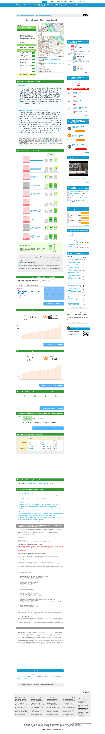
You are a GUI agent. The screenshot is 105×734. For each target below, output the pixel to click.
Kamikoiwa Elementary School (74, 259)
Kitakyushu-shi (81, 713)
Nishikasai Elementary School (76, 191)
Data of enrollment (42, 674)
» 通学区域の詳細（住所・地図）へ (54, 303)
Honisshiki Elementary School (74, 286)
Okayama (20, 708)
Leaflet (46, 55)
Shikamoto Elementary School (74, 285)
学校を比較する (40, 5)
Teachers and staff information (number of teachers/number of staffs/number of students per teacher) (39, 504)
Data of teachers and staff (24, 676)
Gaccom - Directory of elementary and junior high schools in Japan (24, 9)
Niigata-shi (86, 705)
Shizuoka (27, 704)
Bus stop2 (31, 448)
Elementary (56, 63)
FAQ (52, 1)
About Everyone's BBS (48, 725)
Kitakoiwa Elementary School (74, 260)
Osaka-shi (84, 709)
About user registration (38, 725)
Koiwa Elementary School (73, 265)
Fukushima (24, 699)
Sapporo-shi (80, 699)
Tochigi (19, 700)
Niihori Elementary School (73, 304)
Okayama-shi (80, 712)
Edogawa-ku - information (43, 676)
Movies (51, 5)
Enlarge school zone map (59, 56)
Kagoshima (21, 714)
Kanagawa (22, 701)
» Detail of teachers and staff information (52, 385)
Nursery (46, 63)
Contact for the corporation (60, 725)
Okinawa (25, 714)
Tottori (26, 707)
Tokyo (37, 15)
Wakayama (22, 707)
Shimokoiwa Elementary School (74, 270)
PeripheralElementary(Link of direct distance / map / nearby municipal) (33, 521)
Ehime (16, 711)
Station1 (30, 440)
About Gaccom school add (40, 724)
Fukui (23, 703)
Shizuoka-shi (80, 706)
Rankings (60, 5)
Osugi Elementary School (73, 303)
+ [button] (40, 25)
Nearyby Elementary (23, 678)
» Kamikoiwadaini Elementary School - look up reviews (48, 427)
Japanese (86, 1)
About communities (27, 725)
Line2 (43, 442)
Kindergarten (51, 63)
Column (31, 724)
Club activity (21, 502)
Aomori (20, 697)
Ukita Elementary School (75, 193)
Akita (16, 699)
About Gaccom (65, 724)
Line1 (43, 440)
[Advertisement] (61, 10)
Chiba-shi (84, 701)
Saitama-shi (80, 701)
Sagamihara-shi (81, 705)
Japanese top (59, 726)
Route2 (48, 448)
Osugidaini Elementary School (74, 298)
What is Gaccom (62, 1)
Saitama (25, 700)
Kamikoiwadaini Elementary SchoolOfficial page (35, 483)
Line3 (43, 444)
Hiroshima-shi (86, 712)
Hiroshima (24, 708)
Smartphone (52, 726)
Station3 (30, 444)
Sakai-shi (80, 710)
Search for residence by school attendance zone (73, 726)
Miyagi (26, 697)
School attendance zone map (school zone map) (49, 59)
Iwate (23, 697)
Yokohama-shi (80, 702)
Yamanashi (17, 704)
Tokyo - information (57, 676)
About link (58, 724)
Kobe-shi (83, 710)
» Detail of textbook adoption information (52, 408)
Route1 (48, 446)
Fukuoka (22, 711)
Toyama (16, 703)
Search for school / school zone (27, 15)
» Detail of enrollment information (54, 344)
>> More (87, 152)
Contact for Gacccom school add (74, 725)
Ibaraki (16, 700)
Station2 (30, 442)
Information (26, 724)
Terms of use (24, 726)
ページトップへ (84, 693)
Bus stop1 (31, 446)
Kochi (19, 711)
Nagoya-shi (86, 708)
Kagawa (25, 710)
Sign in (79, 1)
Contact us (37, 726)
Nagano (21, 704)
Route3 (48, 450)
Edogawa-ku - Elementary (45, 15)
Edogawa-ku (83, 178)
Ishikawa (20, 703)
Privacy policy (31, 726)
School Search (28, 5)
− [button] (40, 28)
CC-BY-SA (62, 55)
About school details (76, 724)
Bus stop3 (31, 450)
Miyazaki (16, 714)
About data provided (51, 724)
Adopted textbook (56, 674)
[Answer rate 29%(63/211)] (38, 420)
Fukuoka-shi (86, 713)
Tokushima (22, 710)
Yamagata (19, 699)
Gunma (22, 700)
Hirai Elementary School (73, 178)
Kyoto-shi (80, 709)
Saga (25, 711)
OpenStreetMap (52, 55)
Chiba (16, 701)
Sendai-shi (85, 699)
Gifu (24, 704)
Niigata (26, 701)
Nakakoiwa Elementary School (74, 262)
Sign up (71, 1)
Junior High (61, 63)
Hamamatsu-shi (81, 708)
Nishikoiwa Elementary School (74, 264)
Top (19, 5)
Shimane (17, 708)
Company (42, 726)
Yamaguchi (17, 710)
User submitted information (49, 141)
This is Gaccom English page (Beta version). (81, 723)
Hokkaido (17, 697)
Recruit (47, 726)
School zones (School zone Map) (26, 493)
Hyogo (16, 707)
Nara (19, 707)
